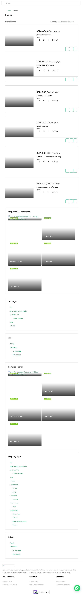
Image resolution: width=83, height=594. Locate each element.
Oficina (15, 499)
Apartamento (14, 315)
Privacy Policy (7, 581)
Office (15, 488)
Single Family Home (19, 521)
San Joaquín (17, 355)
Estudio (12, 326)
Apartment (16, 514)
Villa (11, 307)
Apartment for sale (44, 96)
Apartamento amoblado (18, 311)
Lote (14, 506)
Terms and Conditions (10, 585)
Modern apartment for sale (47, 187)
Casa (11, 322)
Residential (13, 510)
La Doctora (17, 351)
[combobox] (69, 21)
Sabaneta (13, 347)
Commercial (14, 484)
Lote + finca (14, 503)
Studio (15, 525)
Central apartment (44, 35)
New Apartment (43, 126)
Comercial (13, 495)
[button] (77, 588)
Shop (14, 492)
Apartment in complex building (49, 157)
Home (9, 10)
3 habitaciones (18, 318)
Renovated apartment (45, 65)
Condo (15, 517)
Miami (12, 344)
